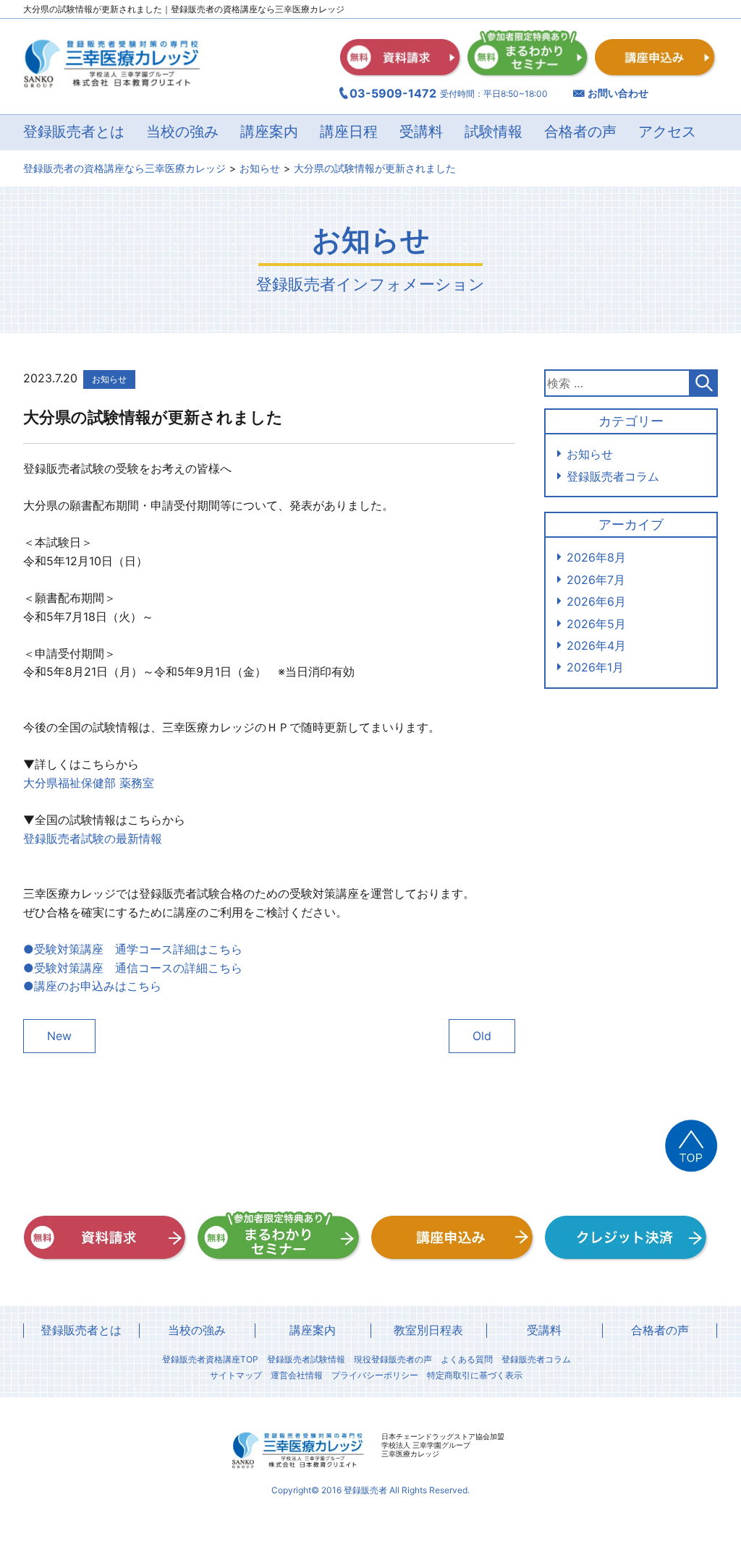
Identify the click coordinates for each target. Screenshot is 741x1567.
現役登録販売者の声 (393, 1359)
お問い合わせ (618, 93)
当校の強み (182, 132)
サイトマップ (236, 1375)
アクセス (667, 132)
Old (482, 1036)
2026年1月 (595, 667)
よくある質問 (467, 1359)
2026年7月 (596, 579)
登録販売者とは (81, 1330)
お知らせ (590, 454)
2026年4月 (596, 645)
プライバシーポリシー (374, 1375)
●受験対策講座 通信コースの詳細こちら (132, 968)
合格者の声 (580, 132)
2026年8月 (596, 557)
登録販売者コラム (613, 476)
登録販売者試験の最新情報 (92, 838)
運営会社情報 (297, 1375)
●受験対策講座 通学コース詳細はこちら (132, 949)
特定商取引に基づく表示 (474, 1375)
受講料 (421, 132)
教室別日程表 (428, 1330)
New (59, 1036)
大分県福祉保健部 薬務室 (88, 783)
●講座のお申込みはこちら (92, 986)
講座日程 (349, 132)
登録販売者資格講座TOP (210, 1359)
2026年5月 (596, 624)
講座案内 (312, 1330)
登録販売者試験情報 (306, 1359)
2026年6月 (596, 601)
